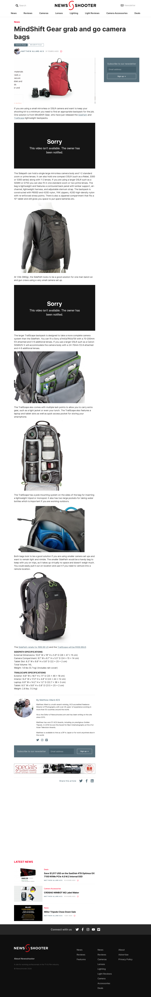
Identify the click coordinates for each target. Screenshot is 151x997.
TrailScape (19, 118)
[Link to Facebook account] (82, 930)
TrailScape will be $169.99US (71, 647)
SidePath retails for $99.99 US (34, 647)
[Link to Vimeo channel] (98, 930)
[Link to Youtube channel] (93, 930)
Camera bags (21, 45)
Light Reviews (92, 13)
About (121, 950)
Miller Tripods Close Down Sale (60, 912)
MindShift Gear (36, 45)
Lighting (74, 13)
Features (81, 959)
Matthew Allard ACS (32, 51)
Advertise (123, 954)
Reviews (28, 13)
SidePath (82, 115)
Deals (137, 13)
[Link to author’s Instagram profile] (42, 740)
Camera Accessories (117, 13)
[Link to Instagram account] (88, 930)
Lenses (59, 13)
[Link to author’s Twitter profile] (37, 740)
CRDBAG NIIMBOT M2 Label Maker (61, 892)
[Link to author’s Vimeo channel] (46, 740)
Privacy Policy (125, 959)
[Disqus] (54, 823)
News (14, 13)
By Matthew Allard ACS (48, 700)
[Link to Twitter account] (77, 930)
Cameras (43, 13)
